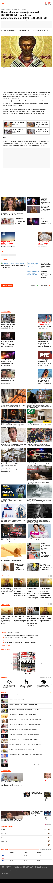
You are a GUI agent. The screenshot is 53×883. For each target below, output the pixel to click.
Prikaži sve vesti (6, 645)
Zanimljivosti (28, 870)
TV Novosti (40, 870)
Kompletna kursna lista (45, 849)
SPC (10, 255)
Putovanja (21, 870)
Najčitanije (10, 632)
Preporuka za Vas (6, 230)
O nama (44, 870)
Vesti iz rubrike (5, 604)
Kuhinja (16, 870)
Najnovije (4, 632)
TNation (49, 880)
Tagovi (3, 251)
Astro (49, 677)
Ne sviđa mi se (45, 285)
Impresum (3, 877)
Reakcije (17, 632)
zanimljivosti (4, 255)
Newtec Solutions (43, 880)
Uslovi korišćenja (5, 873)
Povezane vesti (5, 575)
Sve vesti (3, 692)
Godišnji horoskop (42, 677)
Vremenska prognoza (6, 826)
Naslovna (3, 870)
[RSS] (51, 693)
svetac (14, 255)
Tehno (33, 870)
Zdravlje (7, 870)
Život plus (12, 870)
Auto (36, 870)
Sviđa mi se (33, 285)
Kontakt (7, 877)
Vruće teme (4, 259)
